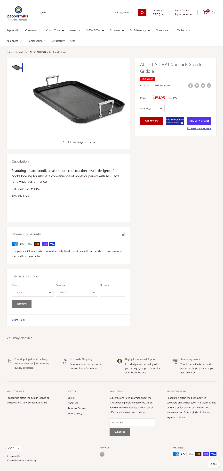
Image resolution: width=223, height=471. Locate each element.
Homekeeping (34, 41)
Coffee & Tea (93, 30)
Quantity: (145, 108)
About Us (73, 403)
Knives (73, 30)
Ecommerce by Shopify (25, 460)
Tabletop (182, 30)
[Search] (142, 12)
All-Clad (145, 86)
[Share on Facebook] (190, 85)
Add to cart (151, 121)
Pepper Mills (13, 30)
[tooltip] (181, 122)
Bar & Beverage (138, 30)
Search (71, 398)
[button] (175, 121)
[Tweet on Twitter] (203, 85)
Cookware (31, 30)
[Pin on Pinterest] (196, 85)
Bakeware (115, 30)
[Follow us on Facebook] (102, 454)
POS (9, 460)
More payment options (199, 128)
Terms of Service (77, 408)
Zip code (104, 285)
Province (60, 285)
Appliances (12, 41)
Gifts (72, 41)
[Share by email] (209, 85)
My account (182, 14)
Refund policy (75, 413)
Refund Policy (18, 320)
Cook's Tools (53, 30)
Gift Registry (58, 41)
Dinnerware (162, 30)
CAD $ (11, 448)
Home (9, 52)
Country (16, 285)
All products (21, 52)
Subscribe (119, 432)
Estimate (21, 304)
